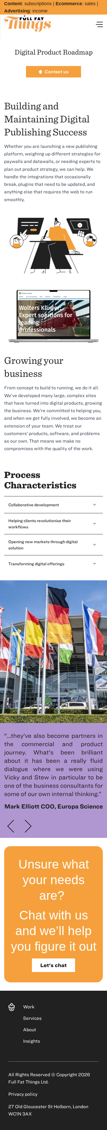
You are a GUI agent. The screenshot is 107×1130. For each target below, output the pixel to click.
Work (28, 1006)
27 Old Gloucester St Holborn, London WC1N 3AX (48, 1110)
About (29, 1029)
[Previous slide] (10, 826)
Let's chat (53, 965)
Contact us (57, 71)
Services (32, 1018)
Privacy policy (22, 1094)
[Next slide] (28, 826)
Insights (31, 1041)
